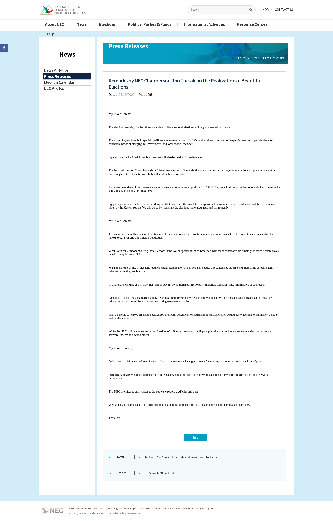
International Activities (204, 24)
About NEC (54, 24)
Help (49, 34)
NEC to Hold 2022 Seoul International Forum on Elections (177, 457)
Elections (107, 24)
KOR (265, 10)
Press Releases (57, 76)
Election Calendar (59, 82)
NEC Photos (54, 88)
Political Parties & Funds (150, 24)
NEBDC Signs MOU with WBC (158, 473)
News (82, 24)
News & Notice (56, 70)
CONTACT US (284, 10)
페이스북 (4, 48)
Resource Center (252, 24)
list (195, 437)
